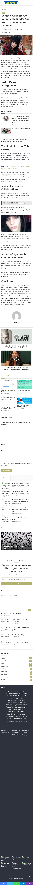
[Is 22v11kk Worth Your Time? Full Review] (6, 622)
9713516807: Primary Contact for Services (23, 391)
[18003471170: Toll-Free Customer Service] (8, 401)
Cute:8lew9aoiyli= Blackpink (12, 614)
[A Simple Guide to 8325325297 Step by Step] (16, 859)
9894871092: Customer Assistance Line (24, 405)
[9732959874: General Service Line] (6, 131)
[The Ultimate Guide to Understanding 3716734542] (27, 865)
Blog (8, 9)
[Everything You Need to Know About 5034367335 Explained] (16, 865)
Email (3, 450)
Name (3, 444)
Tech (3, 679)
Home (4, 9)
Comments (27, 478)
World (3, 663)
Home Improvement (7, 677)
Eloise (5, 29)
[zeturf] (11, 2)
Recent (15, 478)
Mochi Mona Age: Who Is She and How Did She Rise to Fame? (21, 517)
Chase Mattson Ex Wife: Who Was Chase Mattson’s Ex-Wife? (21, 509)
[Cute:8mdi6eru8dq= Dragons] (6, 637)
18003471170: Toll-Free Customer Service (8, 407)
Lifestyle (4, 669)
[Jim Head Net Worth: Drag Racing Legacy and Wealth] (6, 494)
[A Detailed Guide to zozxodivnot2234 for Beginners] (6, 865)
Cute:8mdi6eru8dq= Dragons (21, 635)
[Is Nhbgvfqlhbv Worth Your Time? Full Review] (27, 859)
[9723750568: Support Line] (8, 384)
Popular (5, 478)
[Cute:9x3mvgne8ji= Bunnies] (6, 644)
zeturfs (4, 661)
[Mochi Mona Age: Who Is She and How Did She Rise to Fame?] (6, 518)
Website (3, 457)
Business (4, 674)
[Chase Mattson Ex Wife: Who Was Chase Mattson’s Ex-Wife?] (6, 510)
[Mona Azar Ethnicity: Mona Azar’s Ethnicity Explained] (6, 502)
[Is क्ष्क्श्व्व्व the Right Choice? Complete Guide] (27, 793)
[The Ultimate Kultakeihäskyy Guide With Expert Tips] (6, 859)
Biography (5, 666)
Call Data (4, 671)
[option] (16, 541)
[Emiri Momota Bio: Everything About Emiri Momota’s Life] (6, 486)
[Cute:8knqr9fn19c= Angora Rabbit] (6, 630)
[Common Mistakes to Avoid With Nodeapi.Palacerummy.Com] (16, 732)
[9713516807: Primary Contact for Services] (24, 384)
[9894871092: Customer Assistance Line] (24, 400)
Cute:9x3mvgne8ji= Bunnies (20, 642)
